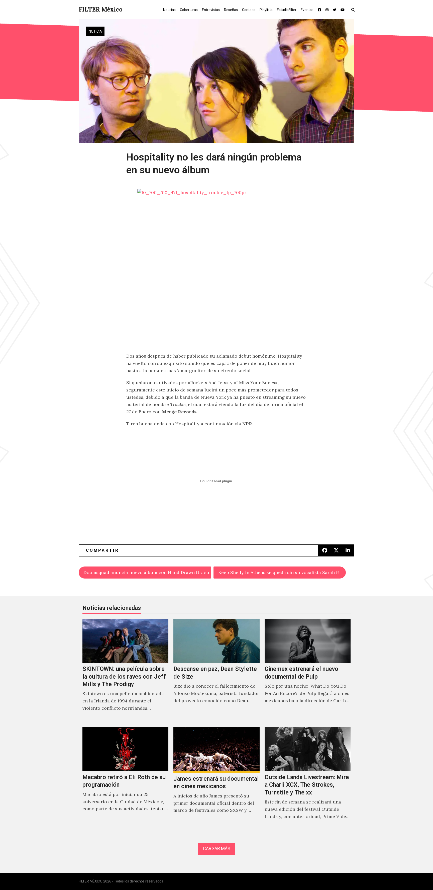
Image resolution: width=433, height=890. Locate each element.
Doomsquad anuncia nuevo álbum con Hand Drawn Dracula (147, 572)
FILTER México (101, 9)
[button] (354, 9)
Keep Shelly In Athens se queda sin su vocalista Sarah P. (278, 572)
